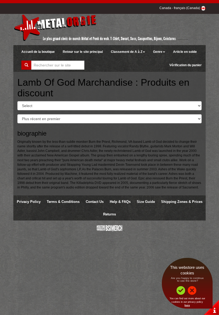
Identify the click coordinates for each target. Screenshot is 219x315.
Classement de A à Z (126, 52)
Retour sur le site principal (83, 52)
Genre (157, 52)
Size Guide (146, 202)
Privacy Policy (29, 202)
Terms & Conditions (63, 202)
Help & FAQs (120, 202)
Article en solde (185, 52)
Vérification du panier (185, 65)
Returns (109, 214)
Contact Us (95, 202)
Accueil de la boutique (38, 52)
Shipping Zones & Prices (181, 202)
